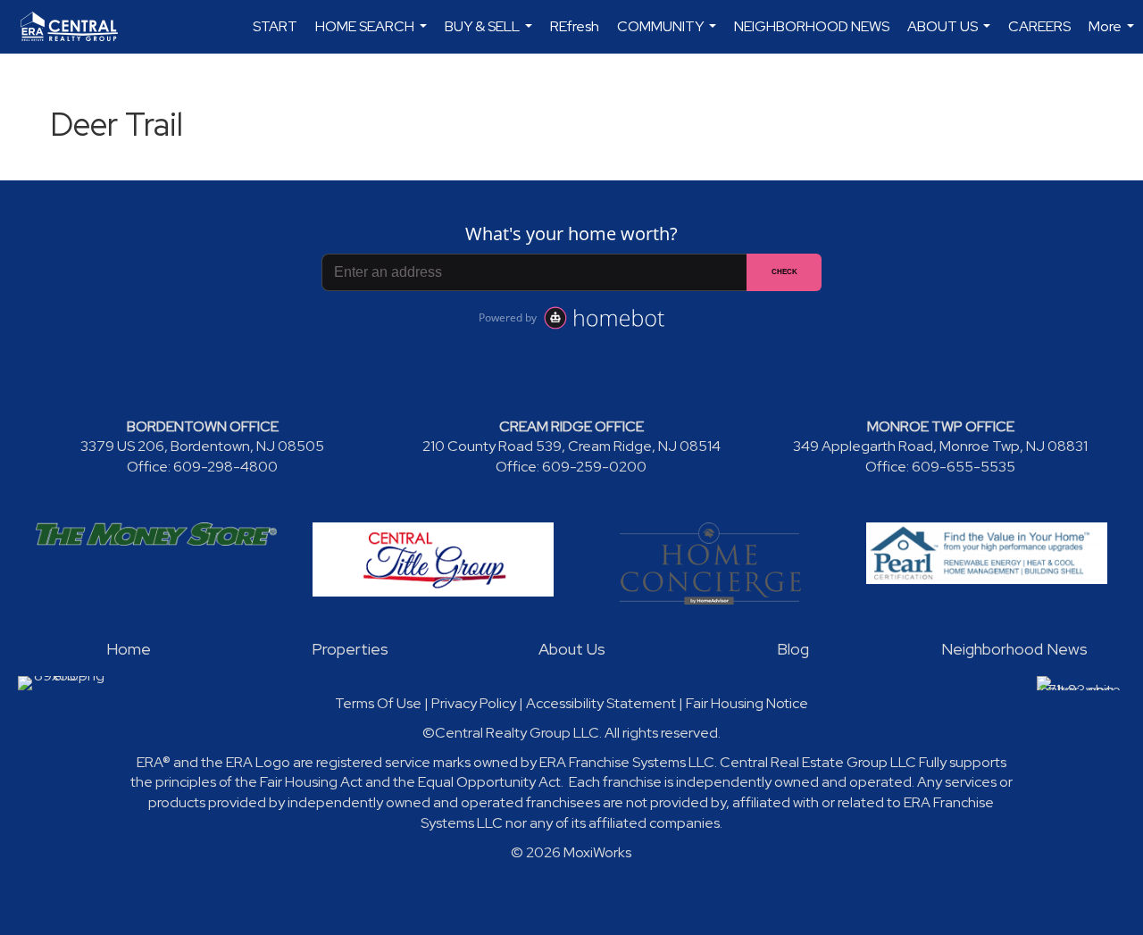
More (1114, 35)
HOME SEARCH (373, 35)
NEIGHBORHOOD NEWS (811, 26)
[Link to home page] (78, 27)
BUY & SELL (491, 35)
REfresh (574, 26)
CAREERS (1039, 26)
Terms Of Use (378, 703)
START (275, 26)
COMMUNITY (669, 35)
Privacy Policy (473, 703)
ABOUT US (951, 35)
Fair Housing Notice (747, 703)
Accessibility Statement (601, 703)
